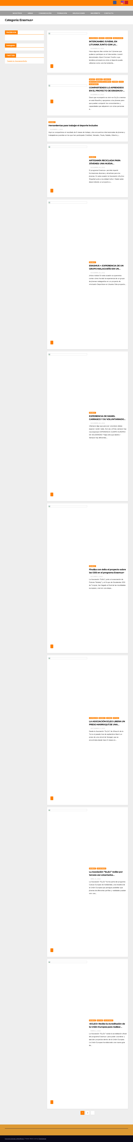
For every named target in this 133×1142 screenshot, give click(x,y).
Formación (62, 13)
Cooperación (93, 38)
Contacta (108, 13)
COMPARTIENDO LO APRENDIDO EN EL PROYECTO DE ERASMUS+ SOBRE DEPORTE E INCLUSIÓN (106, 90)
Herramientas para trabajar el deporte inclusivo (73, 125)
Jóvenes (115, 81)
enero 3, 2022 (96, 1030)
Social (121, 81)
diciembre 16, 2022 (97, 48)
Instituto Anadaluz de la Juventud (100, 81)
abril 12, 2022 (96, 879)
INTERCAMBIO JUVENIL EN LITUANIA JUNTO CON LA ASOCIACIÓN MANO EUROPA (104, 44)
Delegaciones (79, 13)
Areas (30, 13)
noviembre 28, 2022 (98, 167)
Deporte (101, 38)
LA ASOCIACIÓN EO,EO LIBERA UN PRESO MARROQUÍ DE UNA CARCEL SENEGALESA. (107, 724)
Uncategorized (118, 38)
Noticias (115, 718)
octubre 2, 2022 (97, 576)
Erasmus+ (109, 38)
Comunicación (45, 13)
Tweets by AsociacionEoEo (17, 61)
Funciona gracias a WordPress (14, 1138)
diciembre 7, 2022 (56, 129)
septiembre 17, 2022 (98, 728)
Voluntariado (94, 84)
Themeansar (42, 1138)
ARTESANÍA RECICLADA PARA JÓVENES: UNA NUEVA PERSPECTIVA (104, 163)
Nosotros (17, 13)
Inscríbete (95, 13)
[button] (126, 13)
